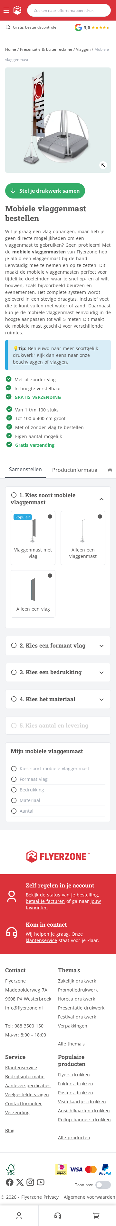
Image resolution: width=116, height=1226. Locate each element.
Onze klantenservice (54, 937)
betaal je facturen (45, 901)
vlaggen (58, 362)
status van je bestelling (72, 895)
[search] (102, 10)
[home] (17, 10)
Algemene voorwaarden (89, 1197)
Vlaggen (83, 49)
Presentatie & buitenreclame (46, 49)
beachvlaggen (28, 362)
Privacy (51, 1197)
